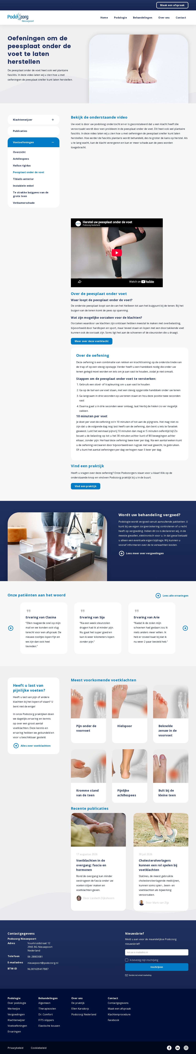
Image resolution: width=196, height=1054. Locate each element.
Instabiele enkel (23, 185)
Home (104, 17)
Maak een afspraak (172, 5)
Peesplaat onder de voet (28, 172)
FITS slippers (46, 1020)
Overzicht (19, 152)
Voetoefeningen (23, 142)
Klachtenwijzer (22, 119)
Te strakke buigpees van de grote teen (30, 194)
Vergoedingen (16, 1014)
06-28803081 (35, 956)
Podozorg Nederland (83, 1014)
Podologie (120, 17)
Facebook (113, 1020)
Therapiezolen (47, 1008)
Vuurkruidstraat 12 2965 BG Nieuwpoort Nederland (40, 947)
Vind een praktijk (85, 486)
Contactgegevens (118, 1003)
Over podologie (17, 1003)
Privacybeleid (15, 1048)
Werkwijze (14, 1008)
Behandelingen (142, 17)
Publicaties (20, 131)
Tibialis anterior (23, 179)
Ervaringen (14, 1031)
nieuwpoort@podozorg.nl (43, 963)
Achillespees (21, 158)
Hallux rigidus (22, 165)
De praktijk (78, 1003)
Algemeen (44, 1003)
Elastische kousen (49, 1025)
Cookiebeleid (38, 1048)
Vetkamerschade (24, 203)
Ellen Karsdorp (80, 1008)
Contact (181, 17)
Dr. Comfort (45, 1014)
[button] (55, 120)
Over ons (164, 17)
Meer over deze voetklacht (92, 341)
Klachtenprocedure (119, 1014)
